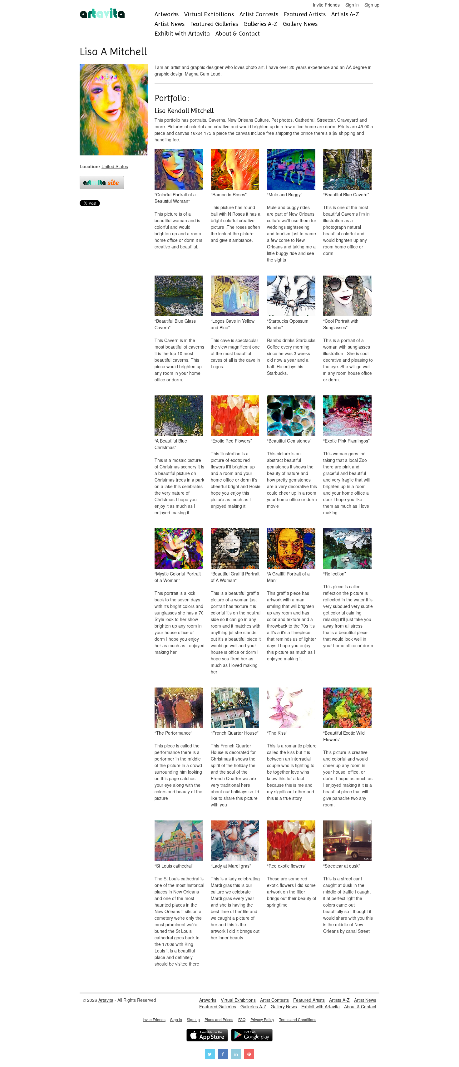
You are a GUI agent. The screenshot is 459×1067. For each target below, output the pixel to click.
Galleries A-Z (260, 23)
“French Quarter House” (235, 733)
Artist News (170, 23)
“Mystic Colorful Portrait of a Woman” (178, 576)
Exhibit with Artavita (182, 33)
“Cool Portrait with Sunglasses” (340, 324)
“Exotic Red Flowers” (231, 441)
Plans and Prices (219, 1019)
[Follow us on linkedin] (236, 1055)
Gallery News (300, 23)
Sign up (371, 5)
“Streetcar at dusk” (341, 866)
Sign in (352, 5)
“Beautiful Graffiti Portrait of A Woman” (235, 576)
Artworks (167, 14)
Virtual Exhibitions (209, 14)
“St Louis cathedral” (174, 866)
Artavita (105, 1000)
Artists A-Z (345, 14)
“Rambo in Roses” (229, 194)
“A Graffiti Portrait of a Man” (288, 576)
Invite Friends (326, 5)
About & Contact (237, 33)
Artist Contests (258, 14)
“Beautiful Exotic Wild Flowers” (344, 736)
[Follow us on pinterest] (249, 1055)
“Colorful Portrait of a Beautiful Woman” (175, 197)
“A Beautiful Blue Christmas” (171, 444)
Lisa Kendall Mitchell (184, 111)
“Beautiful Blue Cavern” (346, 194)
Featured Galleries (214, 23)
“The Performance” (173, 733)
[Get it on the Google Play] (252, 1036)
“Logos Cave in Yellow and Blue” (232, 324)
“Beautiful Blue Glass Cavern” (175, 324)
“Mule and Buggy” (284, 194)
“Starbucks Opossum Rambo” (287, 324)
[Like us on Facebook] (223, 1055)
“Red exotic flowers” (286, 866)
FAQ (241, 1019)
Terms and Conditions (297, 1019)
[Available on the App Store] (207, 1036)
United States (114, 166)
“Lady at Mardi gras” (231, 866)
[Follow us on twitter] (210, 1055)
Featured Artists (305, 14)
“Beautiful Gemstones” (289, 441)
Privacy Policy (262, 1019)
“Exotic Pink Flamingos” (346, 441)
